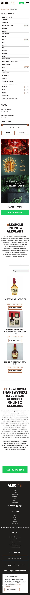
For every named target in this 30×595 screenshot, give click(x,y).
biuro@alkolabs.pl (15, 558)
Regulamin (15, 543)
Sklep (15, 492)
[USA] (2, 117)
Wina (15, 515)
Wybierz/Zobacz (15, 308)
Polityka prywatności (15, 545)
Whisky (15, 517)
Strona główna (5, 9)
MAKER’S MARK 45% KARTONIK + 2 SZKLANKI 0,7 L (15, 332)
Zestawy (15, 521)
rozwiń (26, 25)
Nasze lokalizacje (15, 547)
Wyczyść (21, 132)
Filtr (8, 132)
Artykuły (15, 539)
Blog (15, 498)
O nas (15, 490)
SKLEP (22, 3)
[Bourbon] (2, 111)
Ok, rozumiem (12, 589)
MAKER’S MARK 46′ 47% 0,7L (15, 363)
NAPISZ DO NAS (15, 212)
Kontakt (15, 500)
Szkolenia (15, 494)
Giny (15, 519)
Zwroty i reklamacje (15, 541)
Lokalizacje (15, 496)
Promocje (15, 523)
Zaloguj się (15, 502)
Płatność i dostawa (15, 537)
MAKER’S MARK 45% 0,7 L (15, 299)
